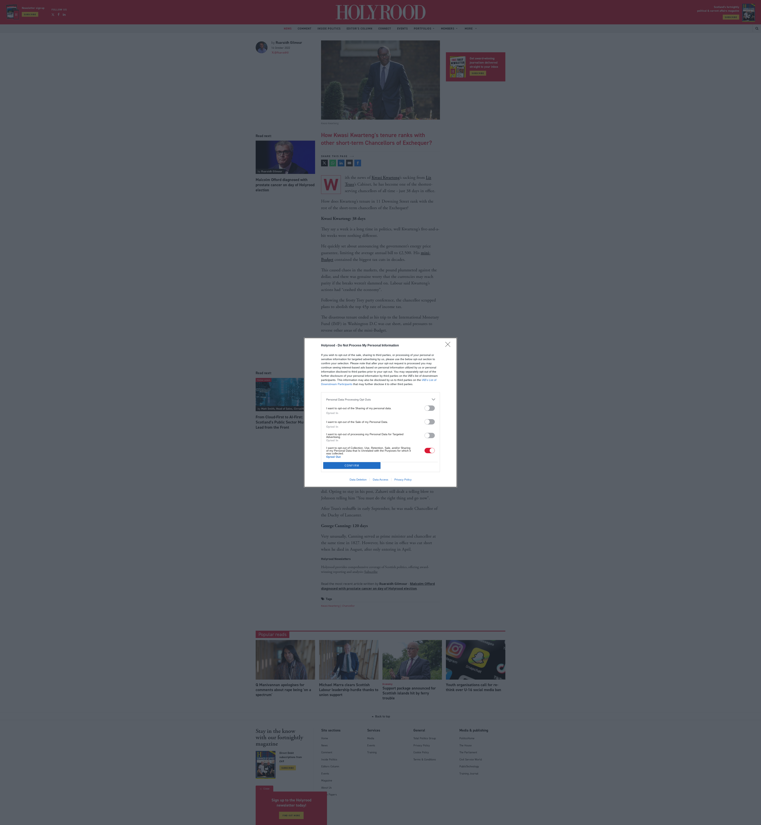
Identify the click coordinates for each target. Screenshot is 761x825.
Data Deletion (358, 479)
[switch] (429, 408)
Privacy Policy (403, 479)
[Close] (449, 345)
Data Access (380, 479)
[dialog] (380, 412)
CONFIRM (352, 465)
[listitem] (380, 399)
